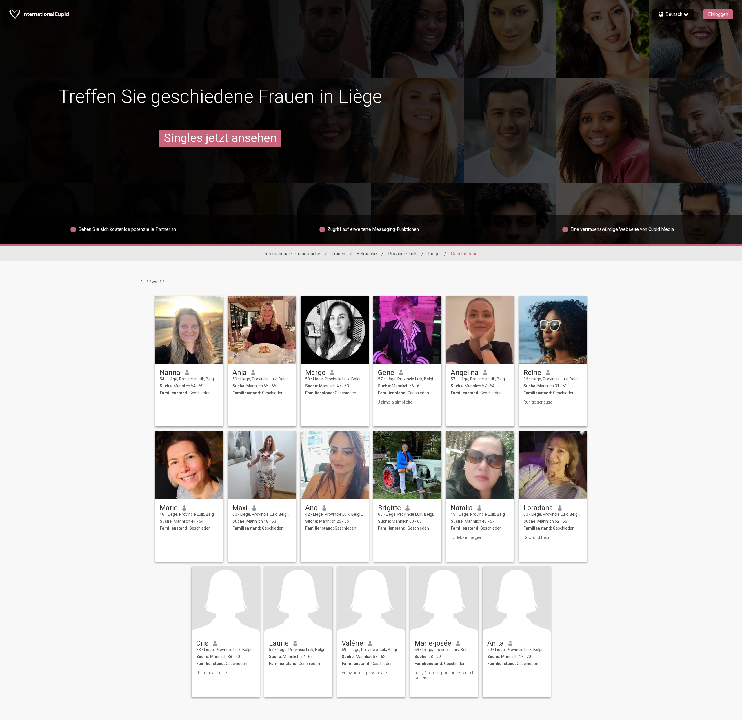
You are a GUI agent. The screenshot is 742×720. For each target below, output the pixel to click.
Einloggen (718, 14)
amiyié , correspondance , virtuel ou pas (443, 675)
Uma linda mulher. (212, 672)
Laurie (279, 643)
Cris (202, 643)
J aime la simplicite (395, 402)
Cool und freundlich (541, 537)
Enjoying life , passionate (364, 672)
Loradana (538, 508)
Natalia (462, 508)
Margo (315, 373)
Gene (386, 373)
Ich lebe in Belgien (466, 537)
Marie (169, 508)
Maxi (240, 508)
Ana (311, 508)
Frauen (338, 253)
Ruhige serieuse (537, 402)
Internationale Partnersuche (292, 253)
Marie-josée (432, 643)
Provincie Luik (402, 253)
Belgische (367, 253)
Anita (495, 643)
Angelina (465, 373)
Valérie (352, 643)
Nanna (170, 373)
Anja (239, 373)
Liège (434, 253)
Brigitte (389, 508)
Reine (532, 373)
